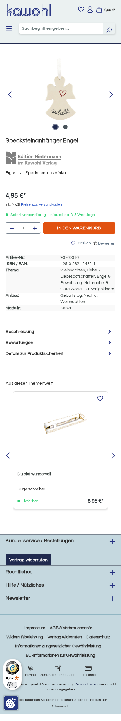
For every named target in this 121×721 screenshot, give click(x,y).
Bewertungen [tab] (19, 342)
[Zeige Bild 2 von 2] (65, 127)
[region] (60, 95)
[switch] (12, 685)
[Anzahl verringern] (11, 228)
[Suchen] (108, 28)
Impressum (34, 628)
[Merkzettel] (81, 9)
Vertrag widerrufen (28, 560)
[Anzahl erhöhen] (35, 228)
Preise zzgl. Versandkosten (41, 204)
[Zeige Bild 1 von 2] (55, 127)
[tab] (59, 331)
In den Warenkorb (79, 228)
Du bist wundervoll (34, 474)
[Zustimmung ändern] (11, 703)
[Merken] (100, 398)
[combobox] (61, 28)
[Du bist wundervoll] (60, 424)
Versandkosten (86, 684)
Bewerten (106, 243)
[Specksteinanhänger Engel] (60, 89)
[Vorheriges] (10, 95)
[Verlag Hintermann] (34, 158)
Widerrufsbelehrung (24, 637)
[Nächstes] (111, 95)
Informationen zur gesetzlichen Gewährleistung (58, 646)
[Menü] (9, 28)
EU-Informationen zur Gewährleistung (60, 655)
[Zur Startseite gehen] (28, 10)
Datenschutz (98, 637)
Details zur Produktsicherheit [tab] (34, 353)
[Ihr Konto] (90, 9)
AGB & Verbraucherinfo (71, 628)
